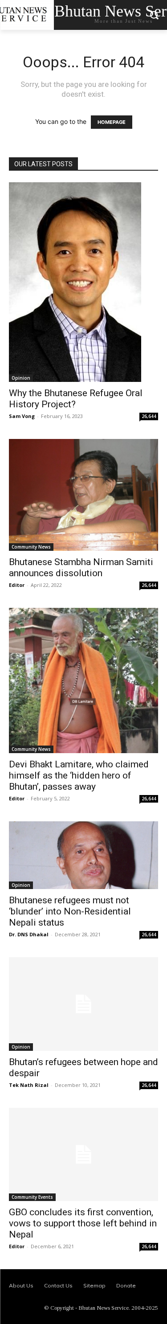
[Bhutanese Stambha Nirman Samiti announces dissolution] (83, 495)
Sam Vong (22, 416)
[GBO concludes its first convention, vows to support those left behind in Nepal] (83, 1154)
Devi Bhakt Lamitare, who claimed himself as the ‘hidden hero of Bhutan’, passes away (79, 775)
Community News (31, 547)
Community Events (32, 1197)
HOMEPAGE (112, 122)
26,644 (149, 416)
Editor (16, 585)
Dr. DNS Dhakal (29, 934)
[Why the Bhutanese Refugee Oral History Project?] (83, 282)
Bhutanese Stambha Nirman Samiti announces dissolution (81, 567)
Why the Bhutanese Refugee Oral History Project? (76, 399)
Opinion (21, 378)
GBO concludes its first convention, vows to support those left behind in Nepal (83, 1223)
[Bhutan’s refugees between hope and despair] (83, 1004)
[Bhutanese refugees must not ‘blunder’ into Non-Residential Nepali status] (83, 855)
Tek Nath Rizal (29, 1085)
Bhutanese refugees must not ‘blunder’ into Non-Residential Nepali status (70, 911)
